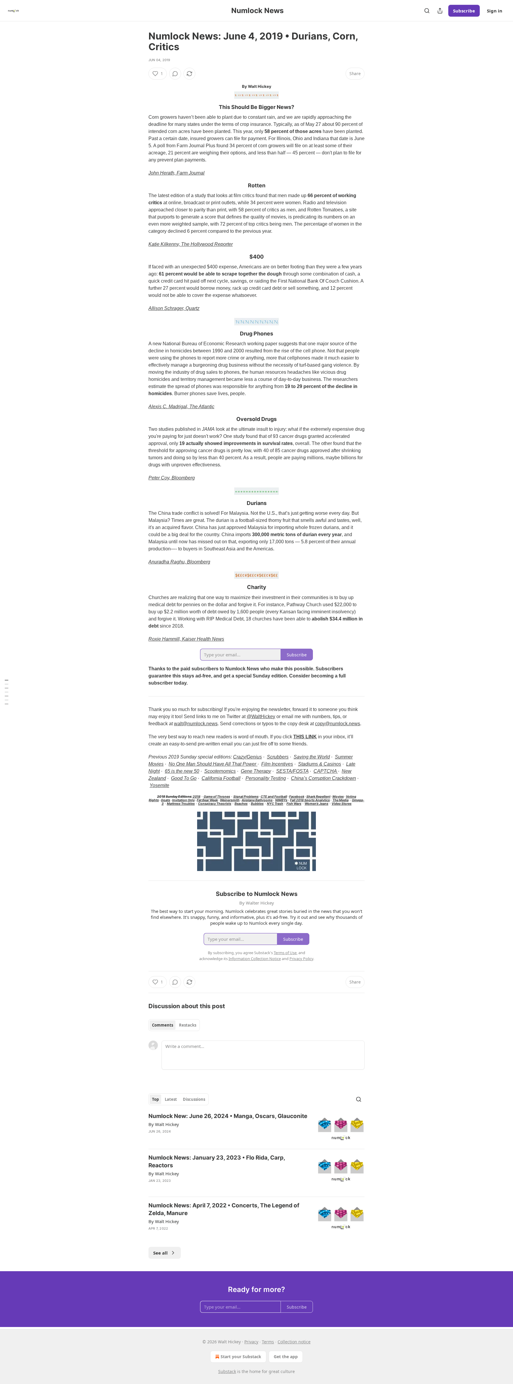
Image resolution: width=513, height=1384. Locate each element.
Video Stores (342, 804)
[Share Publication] (440, 11)
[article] (256, 1128)
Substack (227, 1371)
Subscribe (464, 11)
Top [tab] (155, 1099)
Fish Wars (293, 804)
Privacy (251, 1342)
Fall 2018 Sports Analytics (310, 800)
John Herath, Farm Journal (176, 172)
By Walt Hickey (163, 1124)
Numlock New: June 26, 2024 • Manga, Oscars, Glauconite (227, 1116)
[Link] (140, 107)
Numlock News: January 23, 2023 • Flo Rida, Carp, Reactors (216, 1161)
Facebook (296, 797)
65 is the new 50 (182, 771)
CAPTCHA (326, 771)
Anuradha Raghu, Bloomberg (179, 561)
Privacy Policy (301, 958)
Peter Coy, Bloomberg (171, 477)
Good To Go (184, 778)
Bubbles (257, 804)
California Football (221, 778)
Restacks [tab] (187, 1025)
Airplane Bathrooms (257, 800)
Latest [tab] (171, 1099)
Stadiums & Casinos (319, 764)
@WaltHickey (261, 716)
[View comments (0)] (175, 74)
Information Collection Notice (255, 958)
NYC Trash (275, 804)
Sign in (494, 11)
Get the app (286, 1356)
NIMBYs (281, 800)
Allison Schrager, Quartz (174, 308)
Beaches (241, 804)
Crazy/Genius (247, 756)
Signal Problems (246, 797)
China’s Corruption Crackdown (323, 778)
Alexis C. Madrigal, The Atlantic (181, 406)
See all (160, 1253)
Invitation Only (183, 800)
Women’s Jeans (316, 804)
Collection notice (294, 1342)
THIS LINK (305, 736)
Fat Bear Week (207, 800)
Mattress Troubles (181, 804)
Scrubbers (278, 756)
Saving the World (312, 756)
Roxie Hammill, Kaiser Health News (186, 639)
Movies (338, 797)
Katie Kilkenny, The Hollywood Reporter (190, 244)
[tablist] (174, 1025)
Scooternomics (220, 771)
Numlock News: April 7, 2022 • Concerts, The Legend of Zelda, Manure (223, 1209)
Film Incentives (277, 764)
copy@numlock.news (337, 723)
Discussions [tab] (194, 1099)
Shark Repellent (318, 797)
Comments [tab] (162, 1025)
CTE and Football (274, 797)
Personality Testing (266, 778)
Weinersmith (230, 800)
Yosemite (159, 785)
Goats (165, 800)
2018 (196, 797)
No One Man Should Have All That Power (213, 764)
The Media (340, 800)
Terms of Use (285, 952)
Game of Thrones (217, 797)
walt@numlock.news (196, 723)
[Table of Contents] (6, 691)
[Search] (427, 11)
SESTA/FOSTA (292, 771)
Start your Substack (241, 1356)
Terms (268, 1342)
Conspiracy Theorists (214, 804)
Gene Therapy (256, 771)
